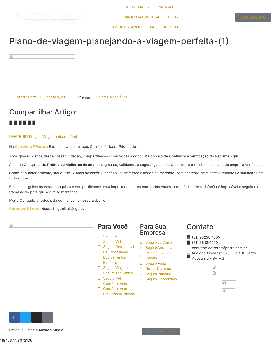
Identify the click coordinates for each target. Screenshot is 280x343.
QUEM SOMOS (136, 7)
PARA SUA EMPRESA (141, 17)
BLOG (173, 17)
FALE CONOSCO (164, 27)
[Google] (47, 317)
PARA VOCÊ (168, 7)
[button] (11, 122)
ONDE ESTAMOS (127, 27)
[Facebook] (14, 317)
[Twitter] (25, 317)
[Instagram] (36, 317)
